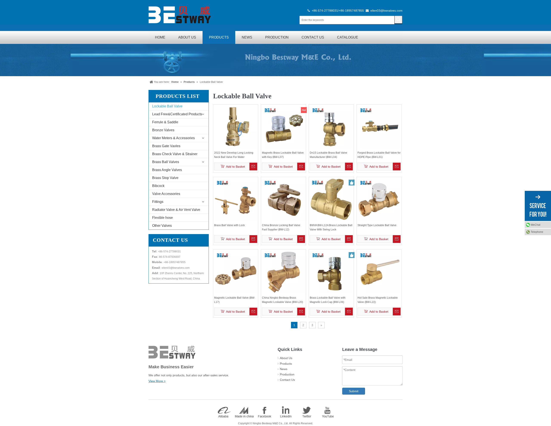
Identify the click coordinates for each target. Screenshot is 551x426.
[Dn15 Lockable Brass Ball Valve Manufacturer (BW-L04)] (331, 126)
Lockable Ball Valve (167, 106)
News (283, 369)
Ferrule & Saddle (165, 122)
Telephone (537, 231)
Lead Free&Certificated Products (177, 114)
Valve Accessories (166, 194)
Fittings (157, 202)
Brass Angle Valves (167, 170)
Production (287, 374)
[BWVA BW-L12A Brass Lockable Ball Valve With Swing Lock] (331, 199)
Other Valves (162, 225)
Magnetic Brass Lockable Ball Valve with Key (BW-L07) (283, 155)
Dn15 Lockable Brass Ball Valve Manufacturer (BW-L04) (328, 155)
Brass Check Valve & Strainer (174, 154)
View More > (157, 381)
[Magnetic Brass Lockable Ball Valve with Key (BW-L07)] (283, 126)
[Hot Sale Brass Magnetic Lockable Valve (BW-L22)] (379, 271)
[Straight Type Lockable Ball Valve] (379, 199)
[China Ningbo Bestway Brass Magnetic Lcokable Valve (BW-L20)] (283, 271)
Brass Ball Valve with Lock (229, 225)
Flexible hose (162, 217)
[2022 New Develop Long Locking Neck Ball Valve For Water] (235, 126)
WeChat (535, 224)
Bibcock (158, 186)
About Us (286, 358)
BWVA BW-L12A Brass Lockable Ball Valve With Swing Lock (331, 227)
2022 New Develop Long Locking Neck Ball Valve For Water (233, 155)
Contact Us (287, 379)
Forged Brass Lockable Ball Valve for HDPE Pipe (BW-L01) (379, 155)
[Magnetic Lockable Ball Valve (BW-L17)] (235, 271)
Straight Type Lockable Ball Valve (377, 225)
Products (286, 363)
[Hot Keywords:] (398, 19)
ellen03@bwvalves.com (386, 10)
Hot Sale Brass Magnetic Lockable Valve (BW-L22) (378, 300)
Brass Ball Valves (165, 162)
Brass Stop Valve (165, 178)
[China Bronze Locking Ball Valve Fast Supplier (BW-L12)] (283, 199)
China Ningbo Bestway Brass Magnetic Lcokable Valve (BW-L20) (282, 300)
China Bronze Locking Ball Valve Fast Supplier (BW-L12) (281, 227)
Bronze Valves (163, 130)
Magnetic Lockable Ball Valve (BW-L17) (234, 300)
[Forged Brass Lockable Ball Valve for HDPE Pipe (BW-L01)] (379, 126)
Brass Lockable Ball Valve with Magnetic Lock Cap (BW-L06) (327, 300)
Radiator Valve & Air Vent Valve (176, 209)
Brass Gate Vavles (166, 146)
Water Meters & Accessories (173, 138)
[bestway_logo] (180, 14)
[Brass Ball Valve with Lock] (235, 199)
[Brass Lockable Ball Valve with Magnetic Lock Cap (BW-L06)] (331, 271)
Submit (353, 391)
